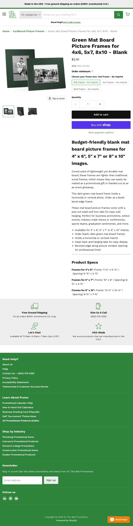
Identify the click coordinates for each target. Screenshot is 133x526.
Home (5, 31)
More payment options (101, 132)
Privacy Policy (10, 378)
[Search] (118, 14)
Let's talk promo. (72, 22)
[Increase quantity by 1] (100, 104)
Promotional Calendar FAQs (17, 403)
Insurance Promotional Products (20, 441)
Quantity (76, 97)
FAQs (5, 369)
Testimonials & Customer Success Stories (25, 386)
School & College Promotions (18, 446)
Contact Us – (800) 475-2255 (18, 373)
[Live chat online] (119, 519)
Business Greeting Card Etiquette (20, 412)
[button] (8, 111)
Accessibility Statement (15, 382)
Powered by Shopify (66, 520)
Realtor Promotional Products (18, 454)
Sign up (51, 480)
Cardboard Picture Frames (28, 31)
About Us (7, 364)
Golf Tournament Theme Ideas (19, 416)
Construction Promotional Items (20, 450)
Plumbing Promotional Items (18, 437)
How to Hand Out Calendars (17, 407)
